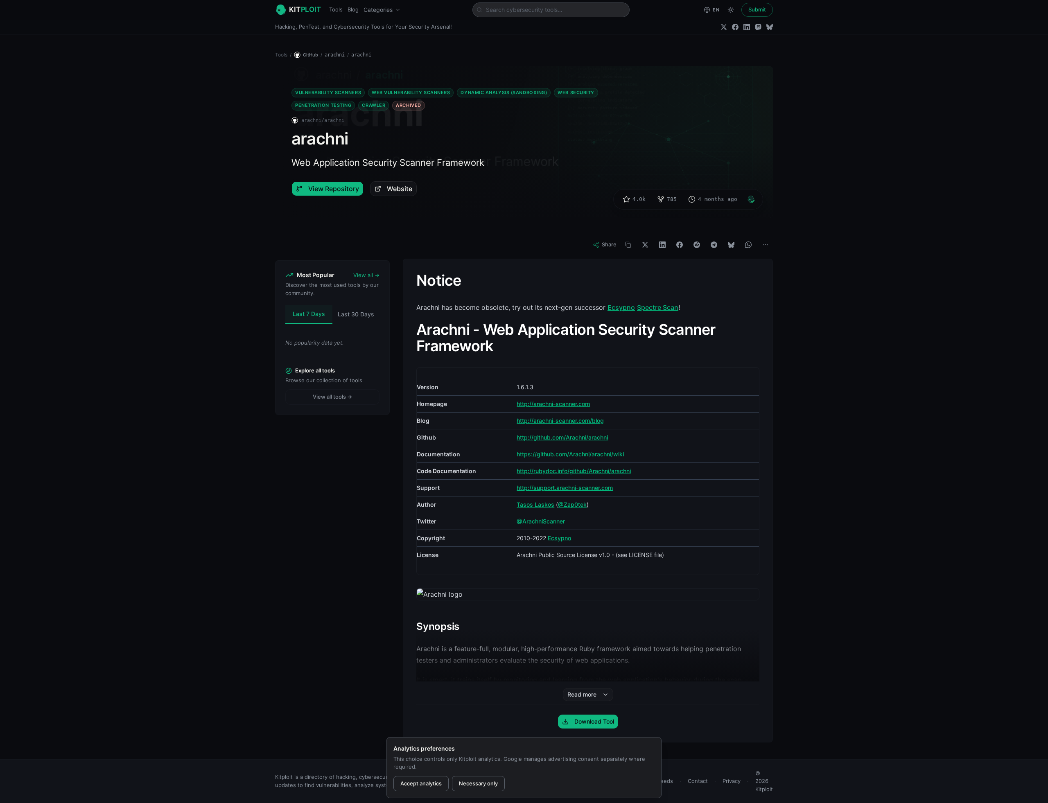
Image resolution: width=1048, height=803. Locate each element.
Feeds (665, 781)
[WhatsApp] (748, 244)
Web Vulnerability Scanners (411, 92)
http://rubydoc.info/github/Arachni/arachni (574, 470)
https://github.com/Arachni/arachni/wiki (570, 454)
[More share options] (765, 244)
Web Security (576, 92)
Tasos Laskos (535, 504)
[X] (645, 244)
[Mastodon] (758, 27)
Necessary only (478, 783)
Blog (353, 9)
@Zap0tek (572, 504)
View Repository (333, 189)
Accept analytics (421, 783)
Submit (757, 9)
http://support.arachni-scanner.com (565, 487)
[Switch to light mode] (730, 10)
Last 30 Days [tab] (356, 314)
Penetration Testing (323, 105)
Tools (336, 9)
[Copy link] (628, 244)
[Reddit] (696, 244)
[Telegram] (714, 244)
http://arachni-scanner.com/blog (560, 420)
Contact (698, 781)
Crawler (373, 105)
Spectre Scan (657, 307)
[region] (587, 471)
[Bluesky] (769, 27)
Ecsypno (621, 307)
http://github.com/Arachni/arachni (562, 437)
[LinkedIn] (746, 27)
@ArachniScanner (541, 521)
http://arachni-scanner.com (553, 403)
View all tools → (332, 396)
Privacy (732, 781)
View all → (366, 275)
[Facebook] (735, 27)
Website (399, 189)
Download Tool (594, 721)
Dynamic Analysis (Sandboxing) (504, 92)
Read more (581, 694)
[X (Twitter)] (723, 27)
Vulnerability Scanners (328, 92)
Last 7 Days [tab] (309, 313)
